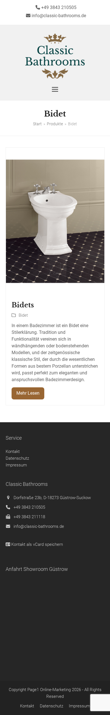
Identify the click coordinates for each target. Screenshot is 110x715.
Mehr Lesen (27, 393)
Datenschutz (17, 458)
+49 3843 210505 (29, 507)
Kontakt (13, 451)
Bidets (23, 305)
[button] (55, 89)
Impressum (16, 465)
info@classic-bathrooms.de (39, 526)
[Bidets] (55, 221)
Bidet (23, 315)
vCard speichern (48, 544)
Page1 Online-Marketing (49, 689)
